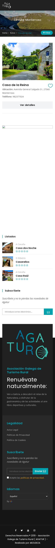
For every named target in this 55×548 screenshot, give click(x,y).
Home (4, 33)
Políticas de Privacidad (18, 434)
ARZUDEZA (35, 542)
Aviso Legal (12, 429)
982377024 (18, 96)
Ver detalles (27, 105)
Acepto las (26, 477)
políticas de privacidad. (32, 477)
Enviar (48, 312)
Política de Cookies (16, 440)
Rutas (12, 33)
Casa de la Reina (15, 85)
